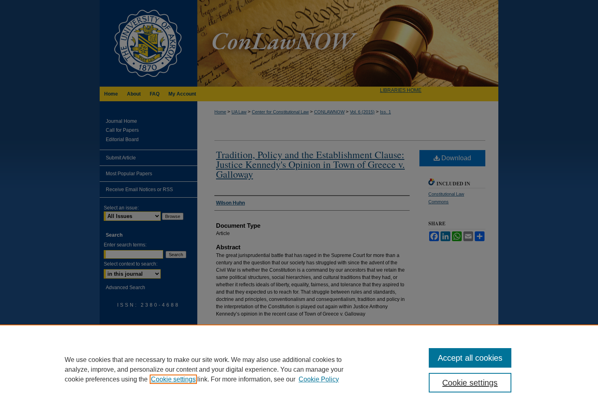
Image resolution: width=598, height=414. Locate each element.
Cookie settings (173, 379)
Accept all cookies (470, 357)
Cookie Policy (319, 379)
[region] (299, 369)
